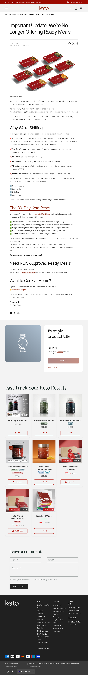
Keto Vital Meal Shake (42, 214)
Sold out (63, 360)
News (14, 14)
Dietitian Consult (58, 628)
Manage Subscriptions (57, 624)
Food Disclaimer (54, 663)
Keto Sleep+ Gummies (41, 618)
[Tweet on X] (73, 43)
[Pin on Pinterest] (77, 43)
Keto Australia (14, 663)
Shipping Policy (75, 663)
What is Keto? (57, 605)
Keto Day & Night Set (34, 2)
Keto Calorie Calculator (57, 615)
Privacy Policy (32, 663)
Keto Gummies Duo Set (43, 606)
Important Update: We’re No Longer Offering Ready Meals (35, 14)
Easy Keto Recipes (59, 620)
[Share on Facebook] (69, 43)
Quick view (17, 482)
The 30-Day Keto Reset (30, 207)
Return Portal (57, 631)
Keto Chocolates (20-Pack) (70, 468)
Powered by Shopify (11, 666)
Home (9, 14)
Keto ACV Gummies (43, 622)
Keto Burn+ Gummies (40, 612)
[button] (6, 8)
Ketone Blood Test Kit (43, 644)
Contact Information (35, 666)
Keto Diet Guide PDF (59, 608)
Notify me (71, 482)
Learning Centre (58, 611)
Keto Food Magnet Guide (43, 638)
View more (51, 367)
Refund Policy (64, 663)
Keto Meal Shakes (43, 648)
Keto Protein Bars (42, 634)
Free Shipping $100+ (76, 2)
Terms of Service (42, 663)
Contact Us (72, 617)
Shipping (60, 351)
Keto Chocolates (42, 631)
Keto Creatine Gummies (41, 626)
